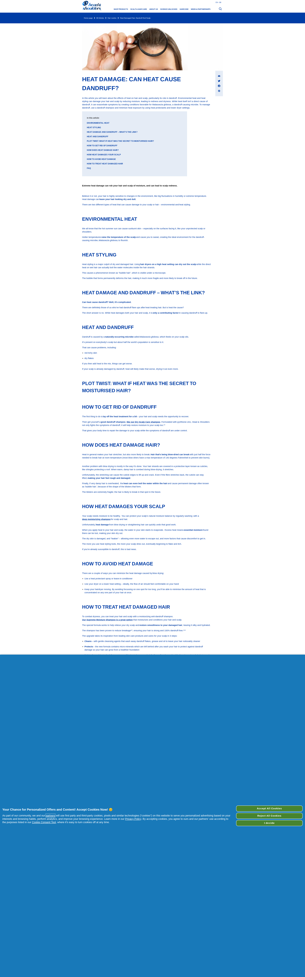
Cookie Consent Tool (44, 822)
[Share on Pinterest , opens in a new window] (219, 90)
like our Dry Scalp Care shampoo (143, 422)
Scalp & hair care (138, 9)
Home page (88, 18)
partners (50, 815)
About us (153, 9)
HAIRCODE (184, 9)
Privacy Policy (133, 818)
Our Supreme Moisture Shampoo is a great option (107, 619)
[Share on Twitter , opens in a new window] (219, 80)
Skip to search (7, 2)
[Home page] (91, 6)
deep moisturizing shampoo (96, 519)
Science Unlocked (168, 9)
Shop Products (121, 9)
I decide (269, 823)
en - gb (218, 2)
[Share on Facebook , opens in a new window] (219, 85)
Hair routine (112, 18)
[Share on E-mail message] (219, 76)
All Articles (100, 18)
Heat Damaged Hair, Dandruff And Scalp (135, 18)
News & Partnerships (200, 9)
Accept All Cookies (269, 808)
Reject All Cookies (269, 815)
